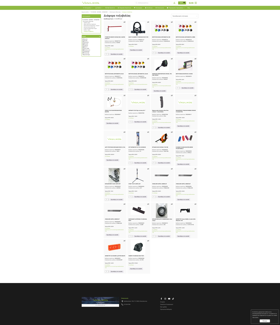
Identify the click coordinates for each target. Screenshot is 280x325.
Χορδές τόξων (87, 22)
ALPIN (85, 40)
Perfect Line (87, 50)
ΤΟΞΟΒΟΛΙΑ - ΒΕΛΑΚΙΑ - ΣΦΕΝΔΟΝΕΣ (99, 12)
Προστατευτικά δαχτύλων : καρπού (91, 25)
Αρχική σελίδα (85, 12)
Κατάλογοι (150, 8)
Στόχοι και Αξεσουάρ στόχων (90, 28)
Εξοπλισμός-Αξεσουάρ (115, 12)
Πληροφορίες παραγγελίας (176, 8)
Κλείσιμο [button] (265, 321)
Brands (99, 8)
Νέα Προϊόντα (111, 8)
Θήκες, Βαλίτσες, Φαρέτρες (90, 24)
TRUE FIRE (86, 53)
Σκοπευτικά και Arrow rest (89, 27)
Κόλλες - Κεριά (87, 29)
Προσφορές (139, 8)
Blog (188, 8)
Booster (86, 43)
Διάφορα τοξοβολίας (89, 31)
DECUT (86, 47)
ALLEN (85, 39)
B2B (191, 3)
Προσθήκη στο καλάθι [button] (116, 54)
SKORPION (86, 51)
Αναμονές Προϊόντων (125, 8)
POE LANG (86, 48)
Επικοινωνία (160, 8)
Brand (84, 36)
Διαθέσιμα (119, 19)
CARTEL (86, 45)
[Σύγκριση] (124, 22)
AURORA (86, 42)
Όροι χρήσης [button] (255, 317)
